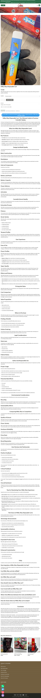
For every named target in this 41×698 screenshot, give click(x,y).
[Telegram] (2, 689)
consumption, (16, 122)
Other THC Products (4, 678)
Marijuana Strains (4, 672)
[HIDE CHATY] (2, 695)
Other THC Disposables (22, 9)
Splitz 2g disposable (4, 668)
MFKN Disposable (30, 654)
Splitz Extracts (3, 666)
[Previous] (1, 647)
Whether (27, 124)
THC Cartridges (3, 670)
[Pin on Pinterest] (9, 107)
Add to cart (9, 99)
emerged (31, 122)
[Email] (2, 692)
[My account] (37, 5)
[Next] (40, 647)
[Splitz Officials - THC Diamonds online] (21, 5)
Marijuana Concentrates (5, 674)
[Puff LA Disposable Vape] (20, 645)
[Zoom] (2, 84)
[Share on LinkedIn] (11, 107)
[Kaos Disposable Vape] (7, 645)
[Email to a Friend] (7, 107)
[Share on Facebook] (3, 107)
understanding (19, 125)
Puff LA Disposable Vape (18, 654)
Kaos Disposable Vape (4, 654)
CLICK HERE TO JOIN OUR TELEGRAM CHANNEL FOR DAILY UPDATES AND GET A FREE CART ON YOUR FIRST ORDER (21, 115)
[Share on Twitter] (5, 107)
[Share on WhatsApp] (1, 107)
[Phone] (2, 686)
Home (14, 9)
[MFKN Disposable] (34, 645)
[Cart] (39, 5)
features (11, 124)
